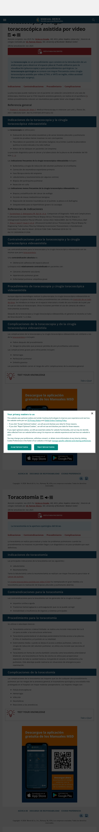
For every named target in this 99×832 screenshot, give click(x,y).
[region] (49, 416)
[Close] (92, 398)
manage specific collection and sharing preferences (71, 425)
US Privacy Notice (34, 405)
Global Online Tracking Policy (56, 405)
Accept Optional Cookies (19, 431)
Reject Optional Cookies (46, 431)
